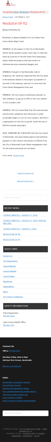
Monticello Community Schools (16, 382)
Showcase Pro (29, 433)
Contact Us (7, 256)
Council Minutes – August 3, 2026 (20, 229)
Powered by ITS (25, 431)
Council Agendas (9, 271)
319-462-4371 (8, 325)
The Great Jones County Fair (15, 394)
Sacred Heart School (12, 385)
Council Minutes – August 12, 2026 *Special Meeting (24, 222)
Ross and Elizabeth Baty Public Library (19, 391)
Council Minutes (9, 266)
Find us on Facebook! (12, 366)
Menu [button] (45, 3)
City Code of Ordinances (13, 296)
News (5, 291)
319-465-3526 (8, 316)
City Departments (10, 261)
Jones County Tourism (12, 397)
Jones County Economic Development (19, 400)
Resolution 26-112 (12, 234)
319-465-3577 (14, 351)
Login (44, 429)
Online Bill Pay (8, 286)
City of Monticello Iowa (11, 3)
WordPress (27, 436)
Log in (36, 436)
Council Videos (9, 276)
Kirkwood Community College (16, 388)
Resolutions (8, 17)
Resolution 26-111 (11, 239)
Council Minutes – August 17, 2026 (20, 215)
